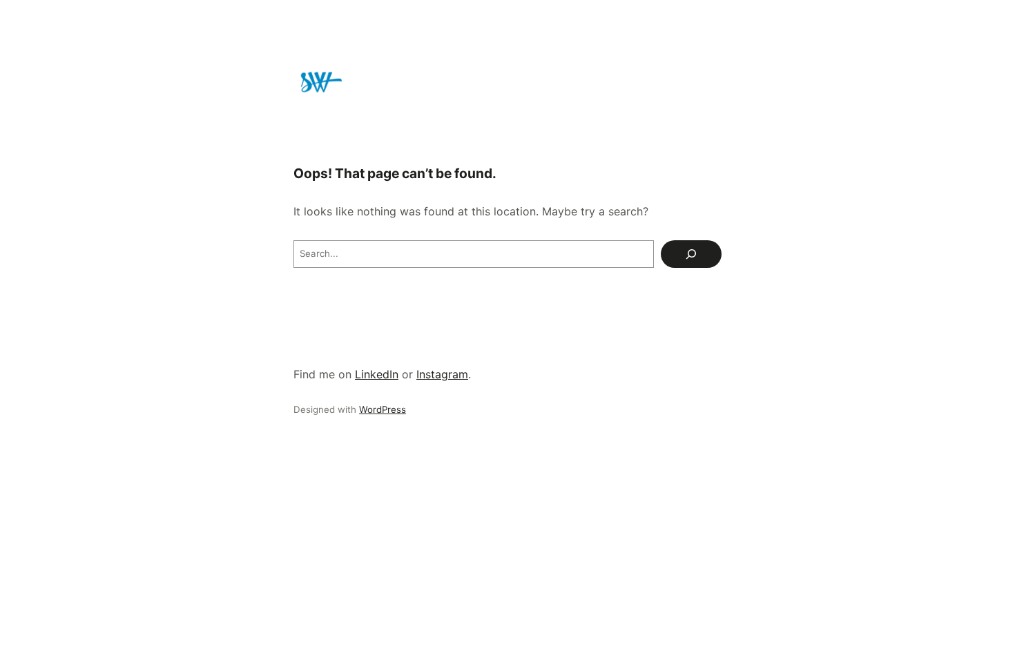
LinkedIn (376, 374)
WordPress (382, 409)
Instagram (442, 374)
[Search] (691, 254)
